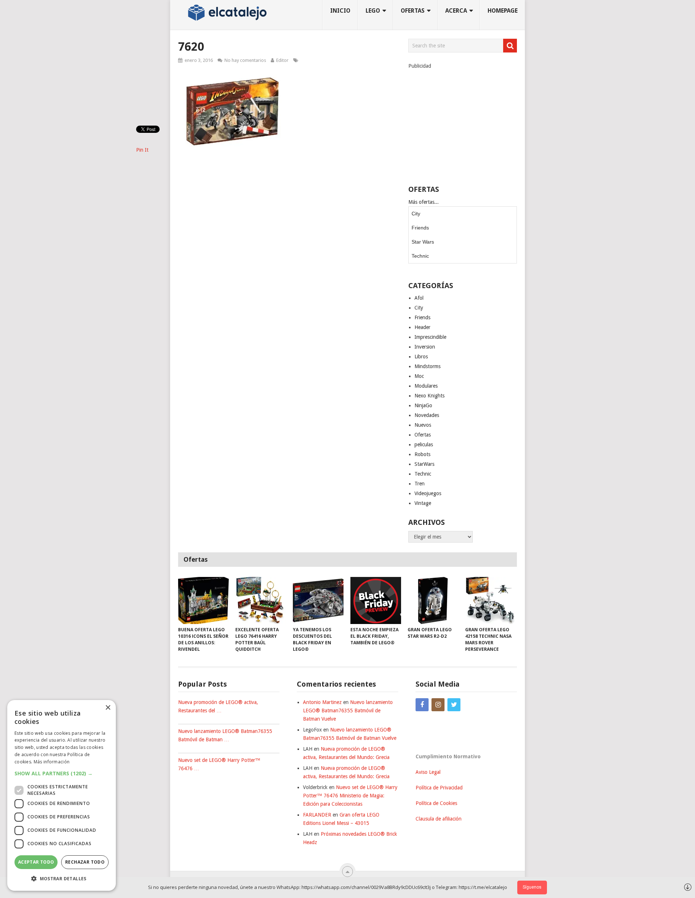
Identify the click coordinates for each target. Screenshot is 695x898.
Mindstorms (427, 366)
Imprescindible (430, 337)
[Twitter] (453, 704)
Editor (282, 60)
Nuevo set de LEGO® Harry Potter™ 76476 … (219, 764)
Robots (422, 454)
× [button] (107, 708)
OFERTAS (413, 10)
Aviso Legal (428, 772)
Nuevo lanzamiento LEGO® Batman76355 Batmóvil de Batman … (225, 735)
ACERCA (456, 10)
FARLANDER (317, 815)
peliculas (423, 444)
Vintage (422, 503)
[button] (61, 773)
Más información (52, 762)
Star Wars (423, 242)
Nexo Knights (429, 396)
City (416, 213)
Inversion (424, 347)
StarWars (424, 464)
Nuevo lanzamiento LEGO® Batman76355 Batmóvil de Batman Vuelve (348, 710)
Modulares (426, 386)
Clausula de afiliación (439, 819)
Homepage (503, 10)
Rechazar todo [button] (85, 862)
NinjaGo (423, 405)
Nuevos (422, 425)
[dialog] (61, 795)
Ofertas (422, 435)
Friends (420, 228)
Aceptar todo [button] (36, 862)
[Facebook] (422, 704)
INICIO (340, 10)
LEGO (373, 10)
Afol (419, 298)
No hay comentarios (245, 60)
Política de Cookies (436, 803)
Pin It (142, 150)
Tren (419, 483)
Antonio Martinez (322, 702)
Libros (421, 356)
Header (422, 327)
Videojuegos (427, 493)
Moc (419, 376)
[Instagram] (438, 704)
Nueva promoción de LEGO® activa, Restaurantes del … (218, 706)
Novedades (426, 415)
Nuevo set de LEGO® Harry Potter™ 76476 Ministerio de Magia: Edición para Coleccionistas (350, 795)
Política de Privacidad (439, 788)
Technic (420, 256)
